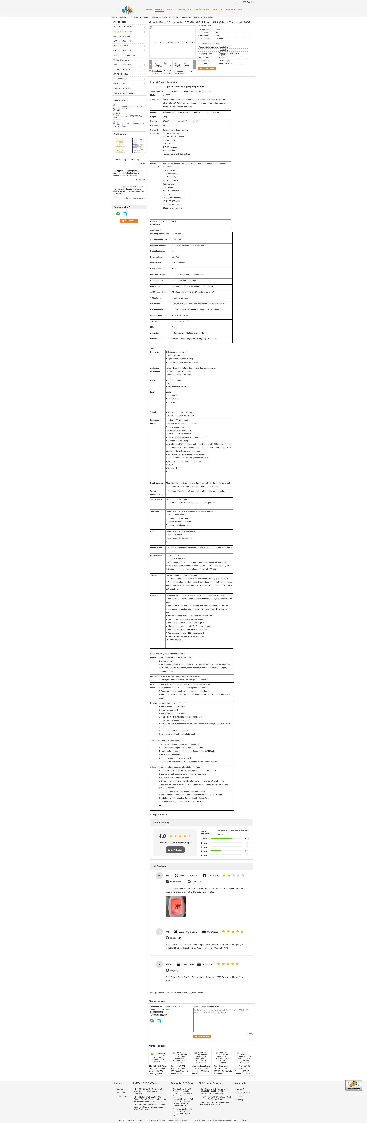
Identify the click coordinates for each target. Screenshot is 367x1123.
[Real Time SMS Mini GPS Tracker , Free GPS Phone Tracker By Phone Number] (180, 1057)
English (249, 2)
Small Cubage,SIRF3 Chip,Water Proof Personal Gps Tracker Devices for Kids (215, 1098)
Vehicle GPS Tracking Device (124, 55)
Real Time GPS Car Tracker (124, 27)
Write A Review (175, 850)
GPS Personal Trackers (122, 36)
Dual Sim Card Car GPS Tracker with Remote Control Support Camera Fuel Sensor (182, 1092)
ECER (245, 1121)
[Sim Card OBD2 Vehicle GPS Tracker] (117, 125)
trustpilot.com (176, 882)
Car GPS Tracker (120, 84)
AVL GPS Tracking (120, 74)
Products (159, 9)
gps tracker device (199, 993)
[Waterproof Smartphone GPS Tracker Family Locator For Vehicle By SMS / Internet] (201, 1057)
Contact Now (208, 68)
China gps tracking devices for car (144, 1121)
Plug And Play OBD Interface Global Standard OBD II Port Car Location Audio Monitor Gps (243, 1071)
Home (149, 9)
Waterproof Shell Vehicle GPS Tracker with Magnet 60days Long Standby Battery (182, 1112)
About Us (171, 9)
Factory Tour (184, 9)
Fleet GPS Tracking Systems (124, 93)
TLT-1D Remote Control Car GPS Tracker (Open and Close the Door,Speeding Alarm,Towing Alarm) (150, 1107)
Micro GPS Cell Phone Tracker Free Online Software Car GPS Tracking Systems (158, 1070)
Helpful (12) (175, 970)
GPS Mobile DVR (120, 79)
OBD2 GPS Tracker (120, 46)
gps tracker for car (184, 993)
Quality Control (201, 9)
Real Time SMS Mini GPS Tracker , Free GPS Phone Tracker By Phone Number (180, 1070)
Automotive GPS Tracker (139, 17)
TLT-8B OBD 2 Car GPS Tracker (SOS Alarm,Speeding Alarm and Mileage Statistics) (149, 1091)
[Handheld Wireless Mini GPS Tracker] (117, 107)
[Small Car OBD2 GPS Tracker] (117, 116)
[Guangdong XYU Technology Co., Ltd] (127, 10)
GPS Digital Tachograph (122, 41)
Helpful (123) (175, 938)
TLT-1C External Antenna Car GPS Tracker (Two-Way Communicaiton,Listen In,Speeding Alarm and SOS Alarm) (150, 1099)
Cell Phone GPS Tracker (122, 51)
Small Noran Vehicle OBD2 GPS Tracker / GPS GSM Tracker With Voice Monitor (223, 1070)
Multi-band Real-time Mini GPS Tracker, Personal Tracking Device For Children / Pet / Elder (183, 1102)
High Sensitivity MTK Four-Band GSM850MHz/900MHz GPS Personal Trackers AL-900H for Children (214, 1091)
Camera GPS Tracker (121, 88)
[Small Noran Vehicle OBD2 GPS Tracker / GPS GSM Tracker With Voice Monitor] (223, 1057)
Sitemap (240, 1100)
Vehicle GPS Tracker (121, 60)
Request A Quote (233, 9)
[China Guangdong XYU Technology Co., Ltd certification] (120, 145)
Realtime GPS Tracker (122, 65)
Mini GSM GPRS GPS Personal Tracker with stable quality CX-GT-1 (215, 1104)
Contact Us (217, 9)
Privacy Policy (124, 1121)
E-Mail (239, 1096)
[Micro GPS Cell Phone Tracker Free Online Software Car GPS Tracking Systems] (159, 1057)
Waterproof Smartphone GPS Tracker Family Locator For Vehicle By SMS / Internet (201, 1070)
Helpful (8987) (198, 882)
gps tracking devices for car (165, 993)
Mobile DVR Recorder (122, 69)
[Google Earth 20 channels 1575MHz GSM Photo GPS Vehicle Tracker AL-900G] (172, 42)
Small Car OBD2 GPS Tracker (133, 116)
